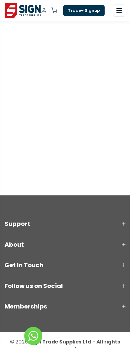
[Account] (44, 11)
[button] (119, 11)
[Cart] (54, 11)
